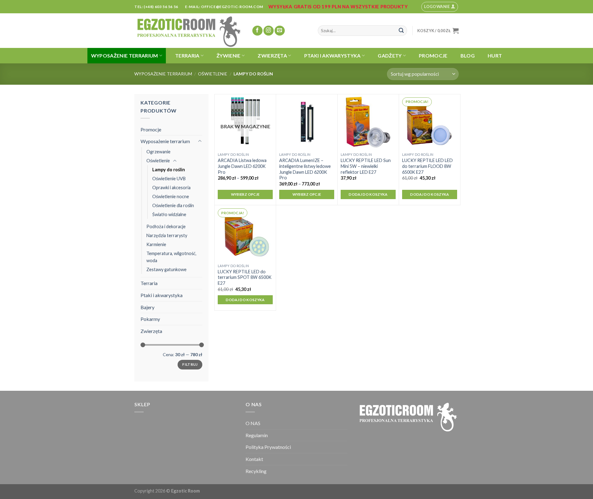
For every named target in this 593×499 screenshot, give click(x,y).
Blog (468, 55)
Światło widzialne (169, 214)
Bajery (147, 307)
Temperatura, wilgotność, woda (171, 257)
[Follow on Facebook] (257, 31)
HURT (495, 55)
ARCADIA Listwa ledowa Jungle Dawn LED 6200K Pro (242, 166)
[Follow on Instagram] (268, 31)
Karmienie (156, 244)
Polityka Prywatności (268, 447)
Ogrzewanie (158, 151)
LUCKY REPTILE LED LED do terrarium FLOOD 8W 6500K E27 (427, 166)
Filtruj (190, 364)
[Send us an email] (280, 31)
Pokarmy (150, 319)
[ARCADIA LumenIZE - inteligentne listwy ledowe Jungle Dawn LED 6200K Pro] (306, 121)
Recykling (256, 471)
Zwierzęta (272, 55)
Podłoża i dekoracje (166, 226)
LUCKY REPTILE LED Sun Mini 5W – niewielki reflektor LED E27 (366, 166)
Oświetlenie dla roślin (173, 205)
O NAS (253, 423)
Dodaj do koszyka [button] (368, 194)
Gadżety (390, 55)
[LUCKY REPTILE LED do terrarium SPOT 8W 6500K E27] (245, 232)
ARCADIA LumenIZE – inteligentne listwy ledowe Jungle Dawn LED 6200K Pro (305, 169)
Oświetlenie (212, 73)
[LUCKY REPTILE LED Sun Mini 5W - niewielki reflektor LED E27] (368, 121)
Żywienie (229, 55)
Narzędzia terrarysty (166, 235)
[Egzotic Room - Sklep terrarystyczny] (188, 30)
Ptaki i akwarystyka (332, 55)
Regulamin (257, 435)
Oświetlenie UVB (169, 178)
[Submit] (401, 30)
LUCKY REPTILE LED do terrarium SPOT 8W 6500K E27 (244, 277)
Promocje (433, 55)
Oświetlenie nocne (170, 196)
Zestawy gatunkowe (166, 269)
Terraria (187, 55)
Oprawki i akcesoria (171, 187)
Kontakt (254, 459)
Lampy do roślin (168, 169)
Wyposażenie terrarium (124, 55)
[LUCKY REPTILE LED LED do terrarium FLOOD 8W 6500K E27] (429, 121)
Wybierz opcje (245, 194)
